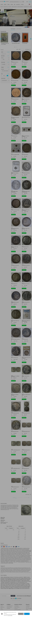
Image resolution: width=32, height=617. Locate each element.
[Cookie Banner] (16, 614)
